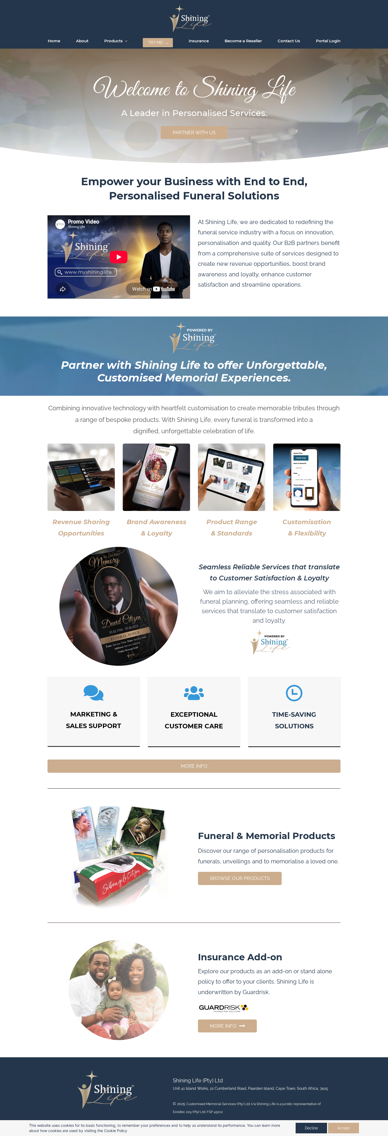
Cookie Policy (115, 1130)
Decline (311, 1128)
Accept (343, 1128)
